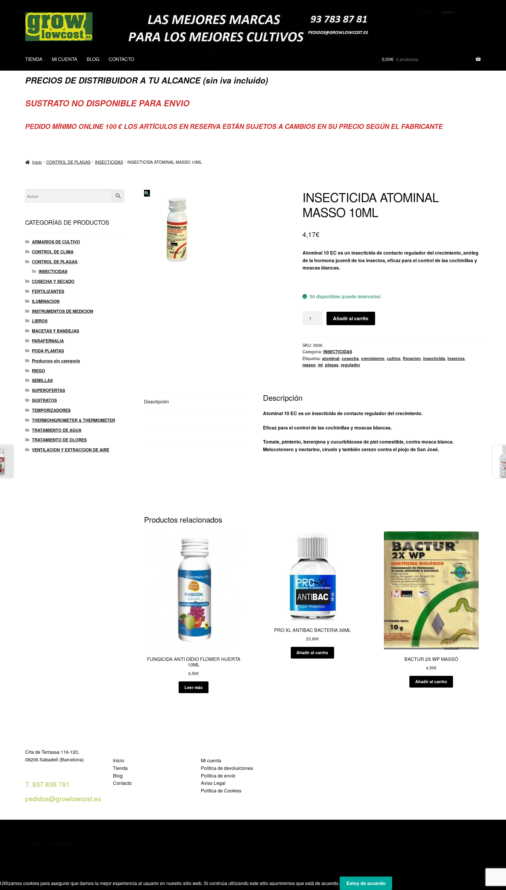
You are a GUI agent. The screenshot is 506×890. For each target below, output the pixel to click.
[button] (147, 193)
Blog (118, 775)
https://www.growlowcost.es (333, 282)
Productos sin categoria (56, 361)
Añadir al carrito (350, 318)
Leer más (193, 687)
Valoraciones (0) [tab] (161, 436)
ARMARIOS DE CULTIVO (56, 242)
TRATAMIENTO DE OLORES (59, 440)
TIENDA (33, 59)
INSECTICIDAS (109, 162)
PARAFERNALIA (48, 341)
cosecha (350, 358)
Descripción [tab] (156, 401)
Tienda (120, 768)
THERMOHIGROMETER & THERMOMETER (73, 420)
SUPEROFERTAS (48, 390)
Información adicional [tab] (166, 418)
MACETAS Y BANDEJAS (55, 331)
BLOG (93, 59)
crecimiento (372, 358)
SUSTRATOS (44, 400)
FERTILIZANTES (48, 291)
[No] (398, 885)
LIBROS (39, 321)
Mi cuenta (211, 760)
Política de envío (218, 775)
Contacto (122, 783)
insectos (456, 358)
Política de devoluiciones (227, 768)
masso (309, 365)
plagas (332, 365)
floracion (412, 358)
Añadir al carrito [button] (312, 652)
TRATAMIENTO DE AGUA (56, 430)
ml (320, 365)
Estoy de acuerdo (366, 883)
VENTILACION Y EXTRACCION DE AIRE (70, 450)
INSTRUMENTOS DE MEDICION (62, 311)
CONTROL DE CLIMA (52, 252)
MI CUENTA (64, 59)
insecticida (434, 358)
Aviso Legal (213, 783)
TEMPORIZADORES (51, 410)
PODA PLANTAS (48, 351)
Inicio (37, 162)
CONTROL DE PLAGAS (68, 162)
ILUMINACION (45, 301)
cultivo (394, 358)
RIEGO (38, 371)
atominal (330, 358)
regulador (350, 365)
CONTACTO (121, 59)
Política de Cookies (221, 790)
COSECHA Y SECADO (53, 281)
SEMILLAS (42, 380)
